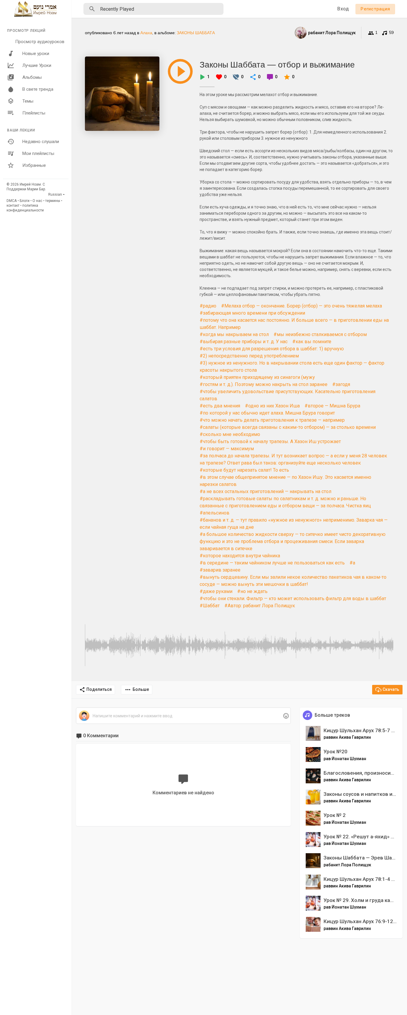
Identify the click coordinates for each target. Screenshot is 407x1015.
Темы (27, 101)
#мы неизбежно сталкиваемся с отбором (320, 334)
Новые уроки (35, 53)
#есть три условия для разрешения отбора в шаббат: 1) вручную (272, 349)
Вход (343, 9)
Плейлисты (33, 113)
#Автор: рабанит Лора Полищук (259, 605)
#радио (208, 306)
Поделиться (99, 689)
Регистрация (375, 9)
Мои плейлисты (38, 153)
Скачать (391, 689)
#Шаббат (210, 605)
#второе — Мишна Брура (332, 406)
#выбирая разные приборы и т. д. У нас (244, 341)
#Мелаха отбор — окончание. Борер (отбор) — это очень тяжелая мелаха (301, 306)
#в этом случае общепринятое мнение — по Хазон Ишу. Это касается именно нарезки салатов (285, 480)
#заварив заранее (220, 570)
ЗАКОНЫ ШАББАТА (196, 32)
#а (352, 563)
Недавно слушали (40, 141)
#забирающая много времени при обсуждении (252, 313)
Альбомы (32, 77)
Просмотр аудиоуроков (39, 41)
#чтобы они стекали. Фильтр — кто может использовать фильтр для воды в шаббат (293, 598)
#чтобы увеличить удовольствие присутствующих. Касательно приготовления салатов (287, 395)
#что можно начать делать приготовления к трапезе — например (272, 420)
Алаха (146, 32)
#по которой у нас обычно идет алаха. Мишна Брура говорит (267, 413)
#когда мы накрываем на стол (234, 334)
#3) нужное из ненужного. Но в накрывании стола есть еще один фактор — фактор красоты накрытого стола (292, 366)
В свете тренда (37, 89)
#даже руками (216, 591)
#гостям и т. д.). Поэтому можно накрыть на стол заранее (263, 384)
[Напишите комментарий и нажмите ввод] (183, 716)
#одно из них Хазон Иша (272, 406)
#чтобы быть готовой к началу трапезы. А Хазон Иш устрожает (270, 441)
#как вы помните (311, 341)
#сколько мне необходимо (230, 434)
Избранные (34, 165)
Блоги (24, 201)
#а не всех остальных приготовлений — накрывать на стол (265, 491)
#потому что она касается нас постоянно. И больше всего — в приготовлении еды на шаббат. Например (294, 323)
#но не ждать (252, 591)
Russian (55, 194)
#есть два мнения (220, 406)
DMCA (12, 201)
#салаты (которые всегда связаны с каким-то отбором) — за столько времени (288, 427)
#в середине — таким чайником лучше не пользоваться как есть (272, 563)
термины (52, 201)
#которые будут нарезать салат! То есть (244, 470)
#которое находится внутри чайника (240, 556)
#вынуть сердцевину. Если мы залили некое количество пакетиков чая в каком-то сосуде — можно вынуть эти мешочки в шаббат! (293, 580)
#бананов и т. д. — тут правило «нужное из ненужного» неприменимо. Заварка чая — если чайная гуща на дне (294, 523)
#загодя (341, 384)
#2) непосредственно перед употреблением (249, 356)
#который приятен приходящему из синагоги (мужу (257, 377)
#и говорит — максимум (227, 448)
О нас (37, 201)
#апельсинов (214, 513)
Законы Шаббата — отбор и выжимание (277, 64)
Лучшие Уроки (36, 65)
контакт (13, 205)
